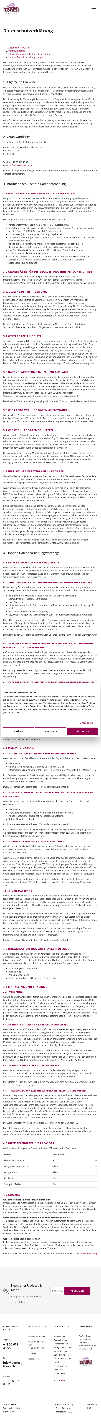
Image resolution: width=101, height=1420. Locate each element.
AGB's (70, 1411)
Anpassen (49, 731)
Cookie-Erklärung (88, 1253)
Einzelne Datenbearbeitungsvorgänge (27, 57)
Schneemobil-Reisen (63, 1343)
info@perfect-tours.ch (21, 165)
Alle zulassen (82, 731)
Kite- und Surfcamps (63, 1358)
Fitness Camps (60, 1336)
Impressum (61, 1411)
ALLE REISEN (59, 1380)
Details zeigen (86, 723)
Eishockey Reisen (61, 1355)
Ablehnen (18, 731)
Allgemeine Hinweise (18, 47)
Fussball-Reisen (60, 1340)
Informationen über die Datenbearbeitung (29, 54)
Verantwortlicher (16, 50)
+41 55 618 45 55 (10, 1346)
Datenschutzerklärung (63, 1404)
